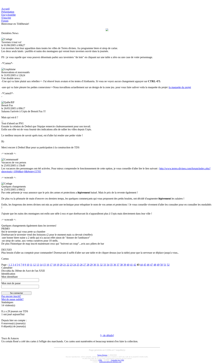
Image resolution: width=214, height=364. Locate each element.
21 (64, 264)
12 (34, 264)
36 (114, 264)
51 (165, 264)
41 (131, 264)
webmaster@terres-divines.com (110, 362)
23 (71, 264)
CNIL (100, 360)
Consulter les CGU (117, 360)
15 (44, 264)
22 (68, 264)
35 (111, 264)
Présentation (7, 11)
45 (144, 264)
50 (161, 264)
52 (168, 264)
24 (74, 264)
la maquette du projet (180, 87)
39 (124, 264)
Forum (4, 20)
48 (154, 264)
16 (47, 264)
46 (148, 264)
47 (151, 264)
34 (108, 264)
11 (31, 264)
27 (84, 264)
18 (54, 264)
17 (51, 264)
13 (37, 264)
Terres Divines (102, 355)
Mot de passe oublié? (12, 299)
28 (88, 264)
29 (91, 264)
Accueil (5, 8)
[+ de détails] (107, 335)
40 (128, 264)
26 (81, 264)
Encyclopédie (8, 14)
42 (134, 264)
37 (118, 264)
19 (58, 264)
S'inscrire (6, 17)
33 (104, 264)
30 (94, 264)
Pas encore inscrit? (11, 296)
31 (98, 264)
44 (141, 264)
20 (61, 264)
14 (41, 264)
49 (158, 264)
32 (101, 264)
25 (78, 264)
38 (121, 264)
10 (28, 264)
